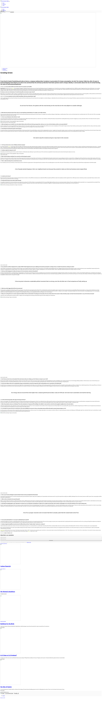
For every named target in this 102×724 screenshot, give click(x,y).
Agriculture (5, 68)
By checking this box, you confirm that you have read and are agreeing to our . (16, 542)
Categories (4, 4)
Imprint (4, 695)
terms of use (29, 542)
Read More (2, 627)
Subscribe (51, 540)
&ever (13, 88)
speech (9, 146)
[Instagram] (3, 691)
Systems (4, 69)
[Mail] (0, 691)
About (3, 5)
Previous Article (3, 543)
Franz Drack (2, 530)
